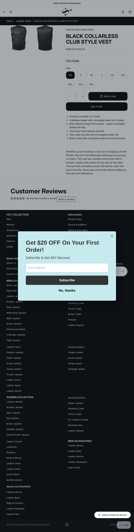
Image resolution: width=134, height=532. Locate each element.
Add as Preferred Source (114, 515)
